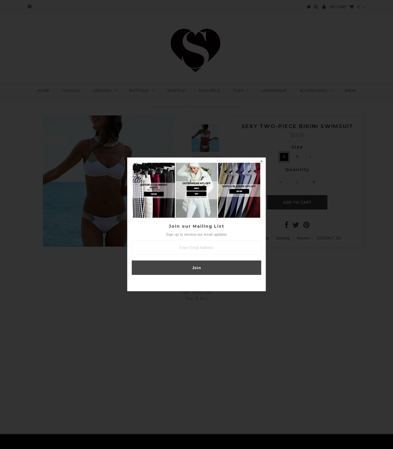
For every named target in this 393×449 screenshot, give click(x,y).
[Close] (261, 162)
